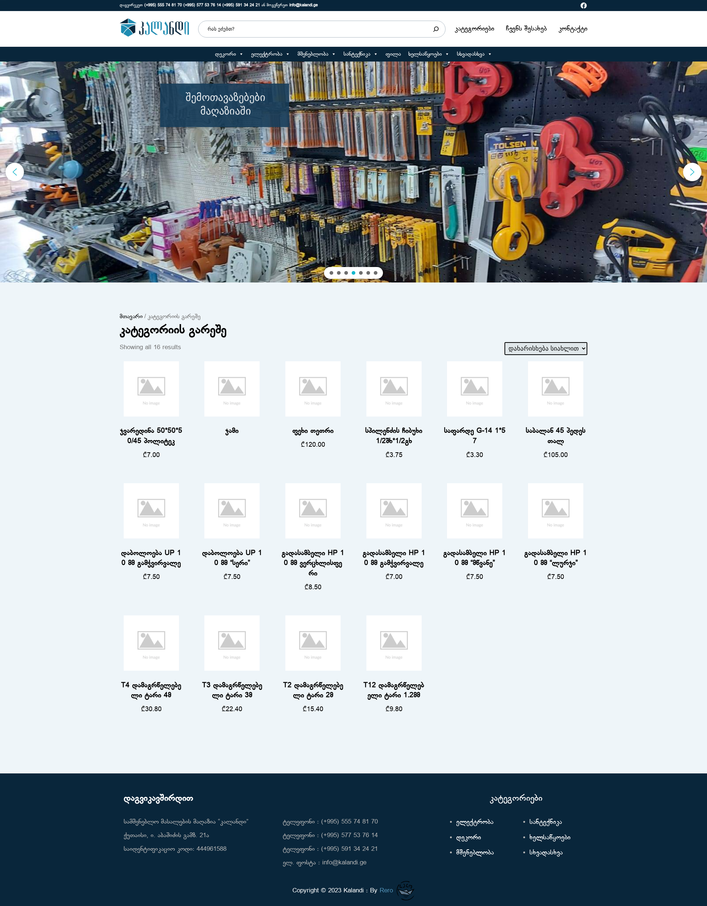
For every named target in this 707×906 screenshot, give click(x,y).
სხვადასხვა (471, 54)
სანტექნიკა (357, 54)
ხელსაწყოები (425, 54)
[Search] (436, 29)
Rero (386, 891)
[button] (241, 54)
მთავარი (131, 316)
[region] (353, 172)
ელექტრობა (266, 54)
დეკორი (225, 54)
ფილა (393, 54)
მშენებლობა (313, 54)
